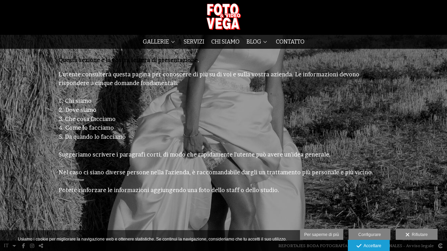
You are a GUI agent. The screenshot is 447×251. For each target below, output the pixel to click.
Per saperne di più (321, 234)
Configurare (369, 234)
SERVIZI (194, 42)
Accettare (371, 245)
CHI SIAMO (225, 42)
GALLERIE (156, 42)
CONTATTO (290, 42)
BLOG (254, 42)
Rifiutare (419, 234)
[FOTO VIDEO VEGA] (223, 16)
